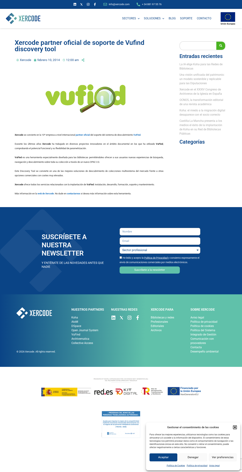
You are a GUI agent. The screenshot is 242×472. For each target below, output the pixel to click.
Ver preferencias (222, 457)
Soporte (186, 18)
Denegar (193, 457)
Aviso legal (214, 465)
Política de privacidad (197, 465)
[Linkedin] (75, 4)
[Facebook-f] (95, 4)
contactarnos (73, 193)
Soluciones (152, 18)
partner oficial (83, 135)
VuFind (136, 135)
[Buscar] (220, 46)
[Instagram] (88, 4)
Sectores (129, 18)
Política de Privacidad (156, 257)
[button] (235, 427)
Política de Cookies (176, 465)
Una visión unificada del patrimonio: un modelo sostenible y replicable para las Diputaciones (201, 79)
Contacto (204, 18)
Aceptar (163, 457)
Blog (172, 18)
